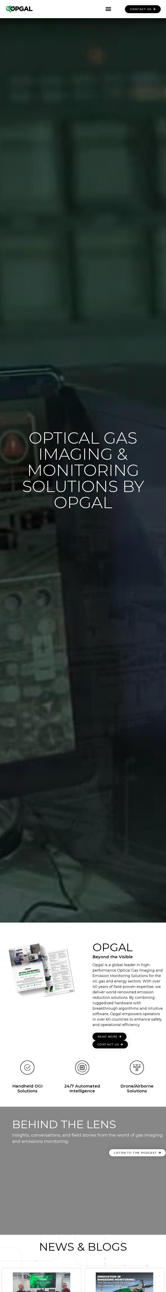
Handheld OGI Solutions (27, 1088)
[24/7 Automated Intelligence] (82, 1068)
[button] (108, 9)
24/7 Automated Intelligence (82, 1088)
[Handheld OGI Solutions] (27, 1068)
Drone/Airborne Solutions (136, 1088)
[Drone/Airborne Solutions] (137, 1068)
